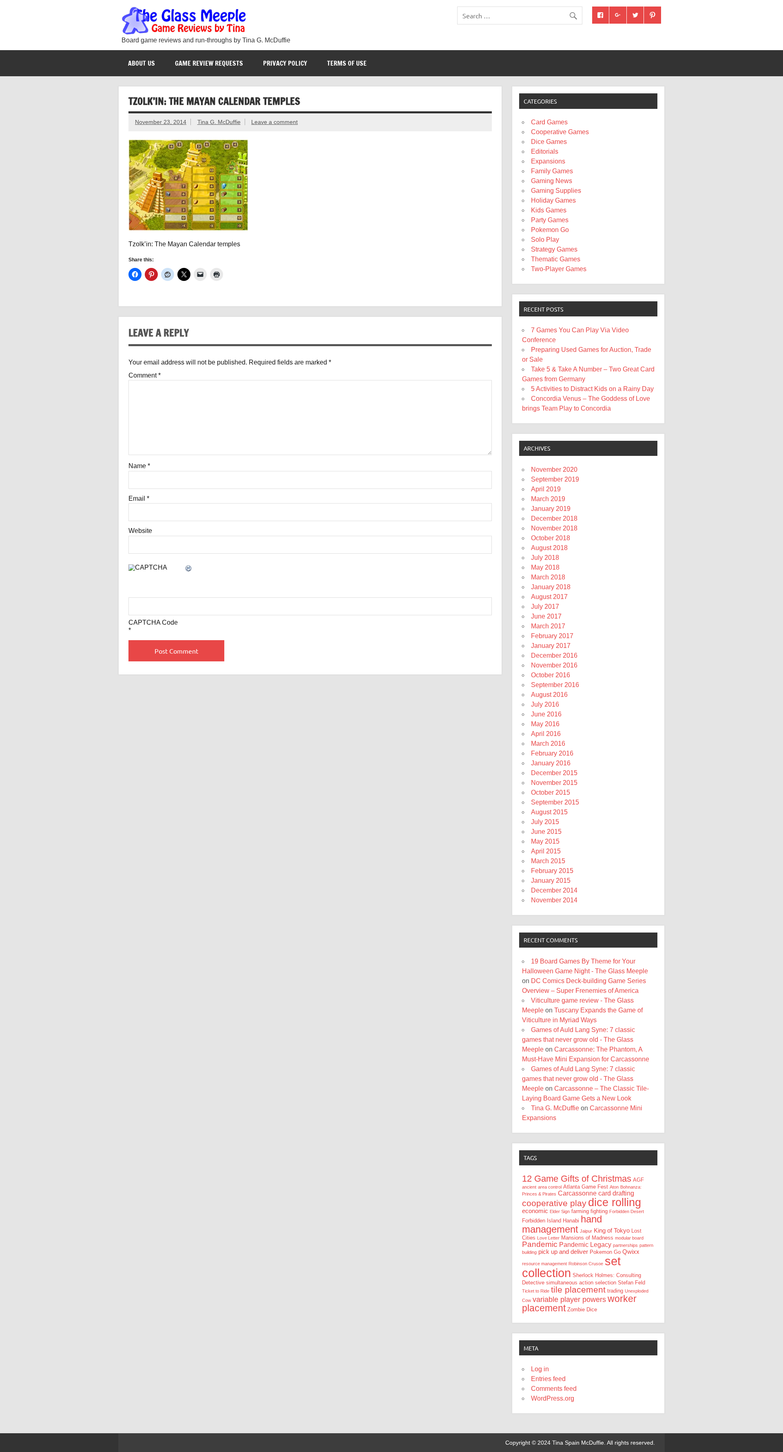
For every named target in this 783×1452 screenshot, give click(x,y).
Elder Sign (560, 1211)
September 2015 (555, 802)
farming (580, 1211)
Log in (540, 1369)
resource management (544, 1263)
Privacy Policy (285, 63)
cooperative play (554, 1203)
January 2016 (551, 763)
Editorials (544, 151)
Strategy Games (554, 249)
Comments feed (554, 1388)
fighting (599, 1211)
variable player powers (569, 1299)
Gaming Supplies (556, 190)
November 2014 (554, 900)
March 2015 (548, 860)
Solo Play (545, 239)
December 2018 (554, 518)
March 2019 (548, 498)
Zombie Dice (582, 1309)
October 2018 (550, 538)
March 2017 (548, 626)
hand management (562, 1224)
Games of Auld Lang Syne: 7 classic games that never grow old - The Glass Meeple (578, 1039)
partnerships (625, 1245)
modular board (629, 1237)
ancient (529, 1187)
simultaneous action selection (581, 1283)
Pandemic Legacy (585, 1244)
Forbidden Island (541, 1221)
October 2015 (550, 792)
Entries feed (548, 1378)
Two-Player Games (558, 268)
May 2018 (545, 567)
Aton (614, 1187)
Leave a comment (274, 122)
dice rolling (614, 1202)
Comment (144, 375)
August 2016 (549, 694)
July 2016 (545, 704)
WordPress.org (552, 1398)
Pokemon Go (550, 229)
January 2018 (551, 586)
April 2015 (546, 851)
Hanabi (571, 1221)
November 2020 (554, 469)
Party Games (549, 220)
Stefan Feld (631, 1283)
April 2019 (546, 489)
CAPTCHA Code (153, 622)
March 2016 (548, 743)
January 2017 (551, 645)
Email (138, 498)
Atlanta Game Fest (585, 1187)
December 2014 (554, 890)
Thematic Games (555, 259)
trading (615, 1291)
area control (550, 1187)
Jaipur (586, 1231)
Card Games (549, 122)
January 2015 (551, 880)
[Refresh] (188, 569)
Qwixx (630, 1252)
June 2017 (546, 616)
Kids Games (548, 210)
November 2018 (554, 528)
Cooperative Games (560, 131)
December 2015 (554, 772)
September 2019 (555, 479)
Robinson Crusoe (585, 1263)
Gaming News (551, 180)
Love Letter (548, 1237)
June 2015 (546, 831)
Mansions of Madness (587, 1238)
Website (140, 531)
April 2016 (546, 733)
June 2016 (546, 714)
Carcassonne (577, 1193)
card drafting (616, 1193)
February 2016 (552, 753)
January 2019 (551, 508)
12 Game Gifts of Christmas (576, 1179)
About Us (141, 63)
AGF (638, 1180)
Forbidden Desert (626, 1211)
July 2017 (545, 606)
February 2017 (552, 635)
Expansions (548, 161)
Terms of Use (347, 63)
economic (535, 1211)
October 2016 (550, 675)
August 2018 (549, 547)
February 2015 (552, 870)
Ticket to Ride (535, 1290)
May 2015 (545, 841)
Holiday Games (553, 200)
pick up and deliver (563, 1252)
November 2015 (554, 782)
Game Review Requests (209, 63)
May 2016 (545, 723)
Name (139, 466)
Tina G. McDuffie (219, 122)
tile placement (578, 1289)
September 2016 (555, 684)
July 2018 (545, 557)
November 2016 (554, 665)
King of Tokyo (612, 1230)
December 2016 (554, 655)
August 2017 (549, 596)
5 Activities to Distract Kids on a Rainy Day (592, 388)
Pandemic (539, 1244)
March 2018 (548, 577)
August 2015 (549, 812)
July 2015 (545, 821)
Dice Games (549, 141)
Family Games (552, 171)
